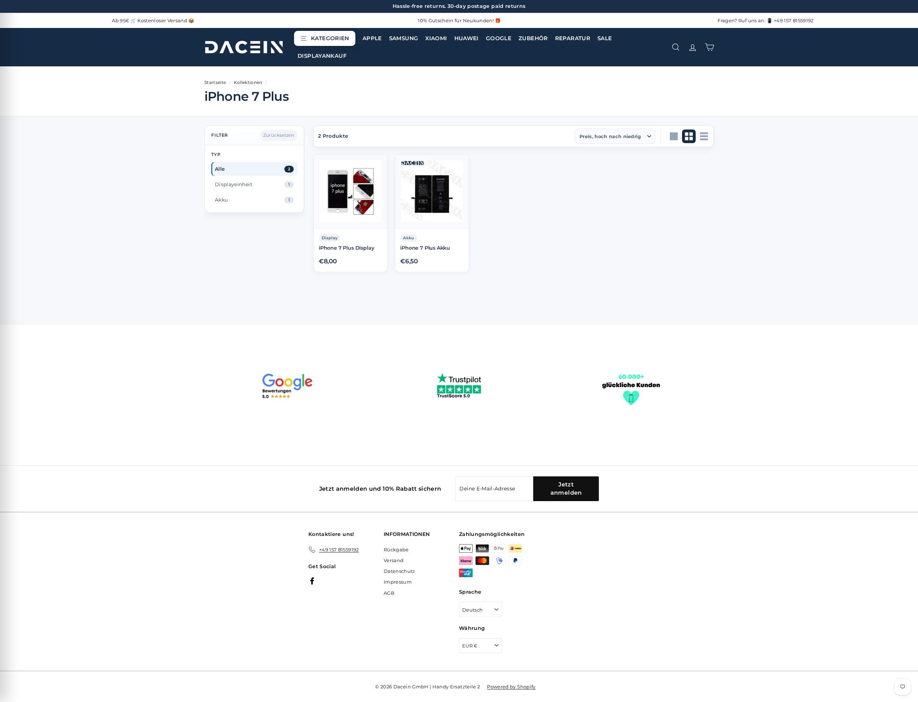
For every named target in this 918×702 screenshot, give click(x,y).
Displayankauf (322, 55)
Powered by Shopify (511, 686)
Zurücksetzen (278, 135)
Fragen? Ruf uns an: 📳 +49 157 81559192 (765, 20)
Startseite (215, 82)
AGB (389, 593)
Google (498, 38)
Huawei (466, 38)
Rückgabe (396, 549)
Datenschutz (399, 571)
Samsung (403, 38)
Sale (604, 38)
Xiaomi (436, 38)
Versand (393, 560)
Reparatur (572, 38)
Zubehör (533, 38)
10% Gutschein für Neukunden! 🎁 (459, 20)
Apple (372, 38)
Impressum (398, 582)
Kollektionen (248, 82)
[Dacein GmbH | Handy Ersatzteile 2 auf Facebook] (312, 580)
